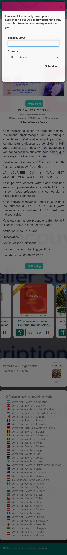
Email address (17, 37)
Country (13, 51)
